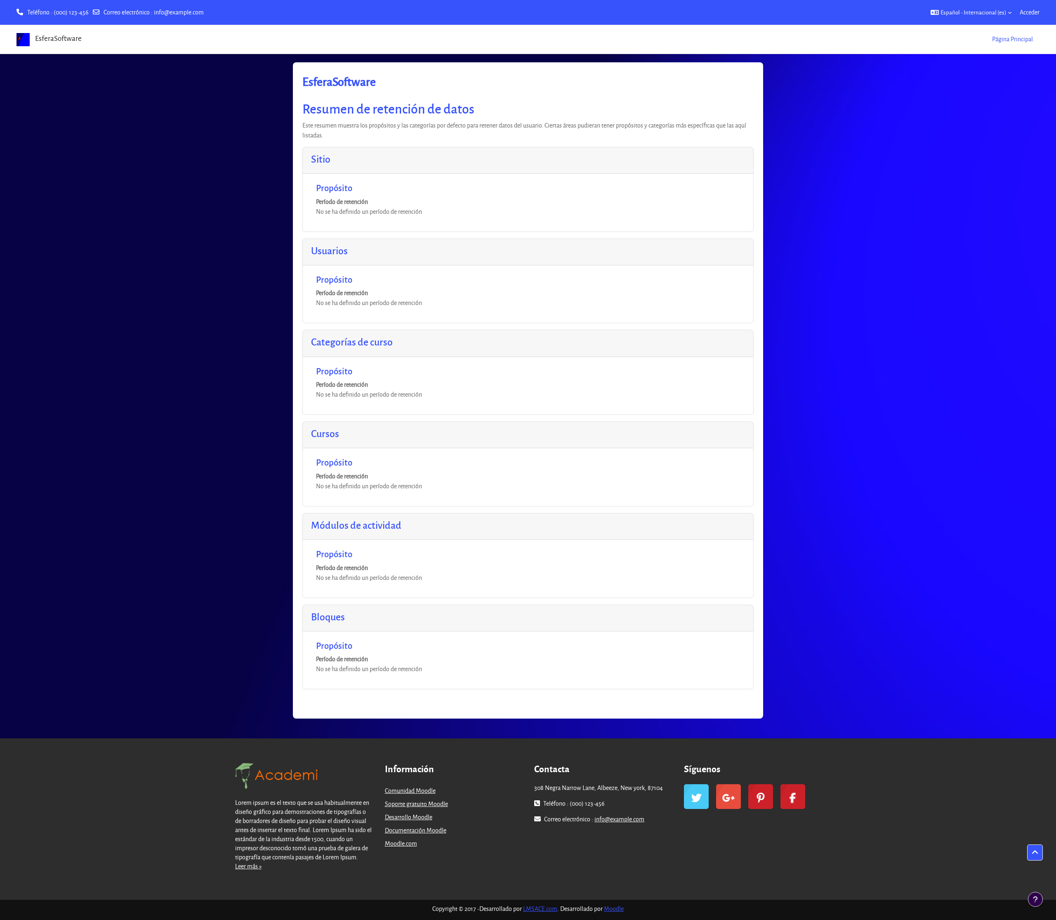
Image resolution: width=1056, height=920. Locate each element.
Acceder (1030, 12)
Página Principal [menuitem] (1012, 39)
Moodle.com (401, 843)
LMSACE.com (540, 908)
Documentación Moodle (415, 830)
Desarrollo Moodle (408, 817)
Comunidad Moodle (410, 790)
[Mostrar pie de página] (1035, 899)
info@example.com (179, 12)
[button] (971, 12)
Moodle (614, 908)
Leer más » (248, 866)
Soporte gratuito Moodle (416, 803)
